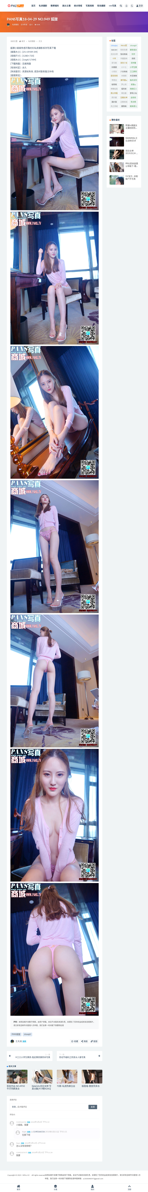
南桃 (133, 58)
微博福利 (55, 6)
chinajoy (114, 45)
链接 (95, 1041)
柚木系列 (133, 80)
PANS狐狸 (16, 1034)
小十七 (123, 67)
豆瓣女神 (123, 97)
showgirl (27, 1034)
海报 (85, 1041)
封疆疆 (114, 67)
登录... (14, 1107)
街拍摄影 (101, 6)
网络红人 (133, 89)
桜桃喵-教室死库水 (91, 1086)
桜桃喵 (114, 84)
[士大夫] (8, 24)
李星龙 (114, 80)
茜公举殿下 (114, 93)
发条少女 (123, 63)
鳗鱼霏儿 (133, 106)
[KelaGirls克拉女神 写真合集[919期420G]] (42, 1076)
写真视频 (90, 6)
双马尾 (114, 63)
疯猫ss (133, 84)
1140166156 (39, 1132)
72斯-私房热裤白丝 (66, 1086)
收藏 (75, 1041)
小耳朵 (114, 72)
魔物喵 (123, 106)
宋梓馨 (133, 63)
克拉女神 (114, 54)
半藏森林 (123, 58)
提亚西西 (114, 76)
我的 (92, 1189)
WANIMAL (114, 50)
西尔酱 (114, 97)
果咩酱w (124, 80)
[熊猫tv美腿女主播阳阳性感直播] (117, 133)
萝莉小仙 (133, 93)
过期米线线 (123, 102)
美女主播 (66, 6)
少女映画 (123, 72)
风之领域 (114, 106)
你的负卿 (123, 50)
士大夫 (20, 1041)
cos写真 (112, 6)
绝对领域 (78, 6)
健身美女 (133, 50)
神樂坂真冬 (114, 89)
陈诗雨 (133, 102)
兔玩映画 (123, 54)
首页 (33, 6)
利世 (133, 54)
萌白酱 (123, 93)
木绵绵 (123, 76)
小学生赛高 (133, 67)
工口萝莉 (133, 72)
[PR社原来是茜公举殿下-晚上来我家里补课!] (117, 170)
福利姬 (123, 89)
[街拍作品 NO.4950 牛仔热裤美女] (17, 1077)
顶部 (129, 1189)
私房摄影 (43, 6)
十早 (114, 58)
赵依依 (133, 97)
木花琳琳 (133, 76)
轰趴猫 (114, 102)
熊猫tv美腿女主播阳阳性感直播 (131, 128)
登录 (141, 6)
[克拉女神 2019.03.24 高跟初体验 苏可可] (117, 154)
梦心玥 (123, 84)
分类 (55, 1189)
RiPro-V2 (26, 1175)
